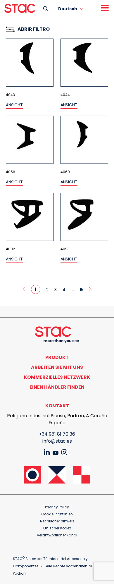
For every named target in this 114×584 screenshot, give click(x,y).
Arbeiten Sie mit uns (57, 367)
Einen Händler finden (57, 387)
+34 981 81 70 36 (57, 434)
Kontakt (57, 405)
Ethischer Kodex (57, 528)
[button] (71, 8)
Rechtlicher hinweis (57, 521)
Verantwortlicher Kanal (57, 535)
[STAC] (19, 8)
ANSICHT (14, 105)
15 (81, 290)
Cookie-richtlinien (57, 514)
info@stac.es (57, 441)
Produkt (57, 357)
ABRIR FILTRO (34, 29)
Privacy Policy (57, 507)
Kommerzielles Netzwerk (57, 377)
